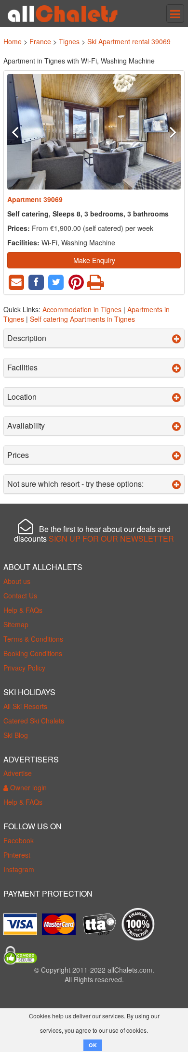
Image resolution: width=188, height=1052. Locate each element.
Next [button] (168, 131)
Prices (18, 455)
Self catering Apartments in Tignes (82, 319)
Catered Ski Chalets (33, 720)
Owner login (27, 787)
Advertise (17, 773)
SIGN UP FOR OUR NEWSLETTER (111, 538)
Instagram (18, 869)
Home (12, 41)
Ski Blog (15, 735)
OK (93, 1045)
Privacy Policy (24, 667)
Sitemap (15, 624)
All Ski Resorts (25, 706)
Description (26, 338)
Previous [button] (20, 131)
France (40, 41)
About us (16, 581)
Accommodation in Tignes (81, 309)
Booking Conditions (32, 653)
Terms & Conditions (33, 639)
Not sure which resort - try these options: (75, 484)
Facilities (22, 367)
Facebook (18, 840)
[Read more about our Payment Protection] (22, 920)
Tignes (69, 41)
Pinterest (16, 855)
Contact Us (20, 595)
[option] (94, 132)
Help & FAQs (22, 610)
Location (22, 397)
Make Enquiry (94, 260)
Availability (26, 425)
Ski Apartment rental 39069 (129, 41)
